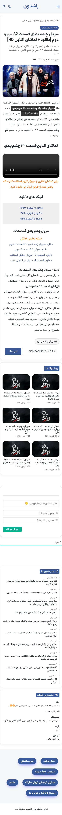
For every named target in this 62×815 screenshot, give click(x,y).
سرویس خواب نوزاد (45, 772)
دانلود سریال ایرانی (30, 20)
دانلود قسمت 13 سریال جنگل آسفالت (31, 255)
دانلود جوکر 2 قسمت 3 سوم (31, 250)
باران (57, 726)
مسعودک (55, 717)
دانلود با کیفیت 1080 (31, 208)
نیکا (57, 702)
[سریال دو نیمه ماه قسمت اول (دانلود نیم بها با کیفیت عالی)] (16, 449)
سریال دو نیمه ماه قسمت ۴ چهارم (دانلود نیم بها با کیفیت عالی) (45, 429)
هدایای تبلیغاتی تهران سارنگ (40, 782)
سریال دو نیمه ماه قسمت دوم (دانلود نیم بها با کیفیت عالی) (46, 463)
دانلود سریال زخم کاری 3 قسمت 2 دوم (31, 244)
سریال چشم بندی (46, 341)
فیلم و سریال (45, 20)
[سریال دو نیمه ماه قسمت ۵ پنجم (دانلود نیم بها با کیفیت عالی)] (16, 382)
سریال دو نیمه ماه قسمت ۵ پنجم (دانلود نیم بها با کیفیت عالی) (16, 396)
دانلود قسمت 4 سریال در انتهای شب (31, 261)
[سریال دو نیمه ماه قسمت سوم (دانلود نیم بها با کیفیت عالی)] (16, 415)
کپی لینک (13, 351)
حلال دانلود (49, 761)
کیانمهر (56, 735)
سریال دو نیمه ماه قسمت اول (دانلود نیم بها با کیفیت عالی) (16, 461)
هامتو (12, 782)
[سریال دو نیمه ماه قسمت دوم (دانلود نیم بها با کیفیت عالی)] (45, 449)
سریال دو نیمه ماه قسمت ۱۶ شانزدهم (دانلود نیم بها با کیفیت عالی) (46, 396)
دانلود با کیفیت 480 (31, 219)
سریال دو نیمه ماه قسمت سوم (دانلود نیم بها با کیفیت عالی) (17, 429)
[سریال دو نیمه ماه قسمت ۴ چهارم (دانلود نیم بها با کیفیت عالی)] (45, 415)
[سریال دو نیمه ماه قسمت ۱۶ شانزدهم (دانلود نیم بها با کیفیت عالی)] (45, 382)
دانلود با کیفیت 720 (31, 213)
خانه (54, 20)
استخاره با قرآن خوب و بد (42, 793)
